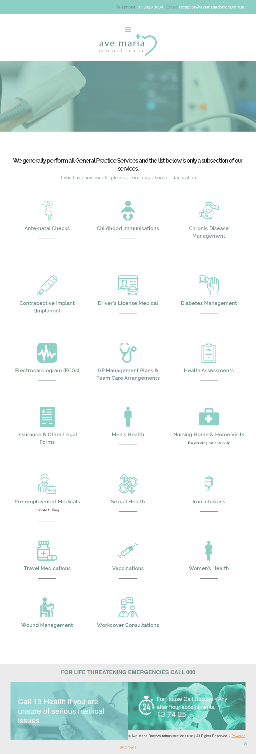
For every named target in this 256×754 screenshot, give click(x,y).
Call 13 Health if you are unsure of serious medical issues (61, 710)
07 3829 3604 (150, 7)
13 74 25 (192, 707)
